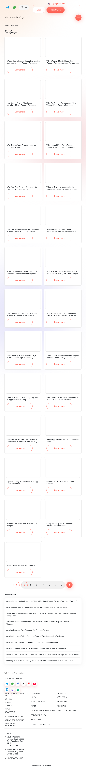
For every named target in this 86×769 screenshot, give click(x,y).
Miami (7, 709)
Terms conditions (40, 724)
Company (35, 693)
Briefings (62, 701)
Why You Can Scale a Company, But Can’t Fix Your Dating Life (32, 642)
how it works (38, 701)
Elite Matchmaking (14, 717)
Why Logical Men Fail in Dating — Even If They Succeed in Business (35, 636)
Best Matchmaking (14, 17)
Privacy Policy (38, 715)
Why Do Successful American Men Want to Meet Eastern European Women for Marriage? (39, 623)
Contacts (62, 697)
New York (9, 712)
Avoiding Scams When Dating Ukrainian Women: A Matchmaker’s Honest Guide (39, 660)
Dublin (7, 702)
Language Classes (66, 711)
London (8, 706)
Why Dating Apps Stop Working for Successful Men (27, 630)
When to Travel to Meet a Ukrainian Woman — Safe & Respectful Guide (36, 648)
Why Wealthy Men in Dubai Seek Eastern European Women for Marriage (36, 607)
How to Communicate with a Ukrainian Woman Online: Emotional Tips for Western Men (42, 654)
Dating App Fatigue (14, 720)
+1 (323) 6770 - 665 (58, 4)
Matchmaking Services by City (16, 694)
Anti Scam (36, 720)
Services (61, 693)
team (33, 706)
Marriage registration (43, 711)
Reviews (61, 706)
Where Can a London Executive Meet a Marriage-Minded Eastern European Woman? (41, 601)
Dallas (8, 699)
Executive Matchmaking (11, 724)
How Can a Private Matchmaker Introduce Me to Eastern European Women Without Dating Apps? (41, 614)
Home (6, 26)
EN (25, 7)
